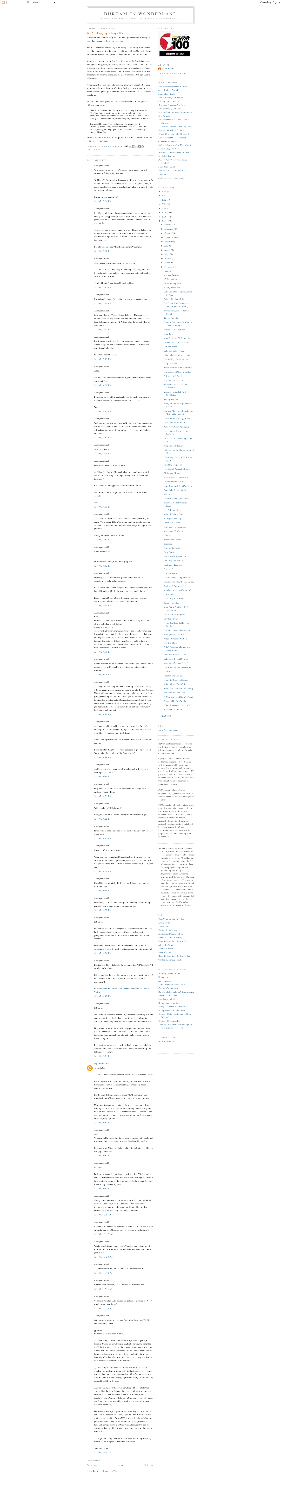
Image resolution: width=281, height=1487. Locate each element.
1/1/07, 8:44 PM (103, 605)
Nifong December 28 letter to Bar (172, 1006)
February (168, 266)
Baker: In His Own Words (175, 701)
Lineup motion (165, 980)
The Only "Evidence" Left (175, 654)
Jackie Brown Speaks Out (175, 556)
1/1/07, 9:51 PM (103, 1122)
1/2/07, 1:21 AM (103, 1289)
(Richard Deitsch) (168, 90)
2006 (164, 715)
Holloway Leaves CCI (173, 560)
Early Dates (169, 552)
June (166, 249)
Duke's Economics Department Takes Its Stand (177, 649)
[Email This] (130, 146)
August (167, 241)
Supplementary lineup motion (171, 984)
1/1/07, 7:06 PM (103, 201)
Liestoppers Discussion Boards (171, 933)
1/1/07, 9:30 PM (103, 871)
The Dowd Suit (170, 642)
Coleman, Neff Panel (173, 376)
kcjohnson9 (99, 1063)
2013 (164, 195)
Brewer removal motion (168, 1002)
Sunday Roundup (171, 317)
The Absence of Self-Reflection (177, 667)
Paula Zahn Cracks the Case (176, 490)
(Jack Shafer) (166, 166)
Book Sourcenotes (166, 1041)
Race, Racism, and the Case (176, 477)
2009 (164, 212)
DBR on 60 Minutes (172, 473)
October (168, 233)
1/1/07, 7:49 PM (103, 359)
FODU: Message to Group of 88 (177, 705)
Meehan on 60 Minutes (174, 531)
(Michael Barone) (172, 137)
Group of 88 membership (169, 1020)
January (168, 271)
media (99, 150)
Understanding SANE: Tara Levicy (179, 581)
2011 (164, 204)
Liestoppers (163, 926)
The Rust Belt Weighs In (174, 614)
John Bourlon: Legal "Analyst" (177, 590)
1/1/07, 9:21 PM (103, 796)
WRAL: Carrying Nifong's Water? (178, 696)
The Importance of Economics (177, 630)
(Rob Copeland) (175, 126)
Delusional (168, 671)
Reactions (168, 494)
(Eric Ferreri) (166, 156)
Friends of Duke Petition (174, 329)
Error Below (169, 333)
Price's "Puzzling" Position (175, 638)
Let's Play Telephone (173, 464)
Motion (167, 535)
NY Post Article (170, 279)
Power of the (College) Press (176, 342)
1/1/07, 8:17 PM (103, 437)
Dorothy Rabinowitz (173, 547)
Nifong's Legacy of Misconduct (177, 354)
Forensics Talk (164, 952)
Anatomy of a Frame (172, 539)
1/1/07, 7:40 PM (103, 303)
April (166, 258)
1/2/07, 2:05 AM (103, 1308)
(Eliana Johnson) (172, 170)
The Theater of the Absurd (175, 526)
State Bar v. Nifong (166, 999)
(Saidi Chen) (171, 177)
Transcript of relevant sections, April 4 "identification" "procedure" (175, 1026)
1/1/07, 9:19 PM (103, 757)
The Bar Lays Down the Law (176, 359)
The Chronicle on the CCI (175, 422)
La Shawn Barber (165, 948)
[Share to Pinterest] (142, 146)
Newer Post (92, 1464)
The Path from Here (172, 509)
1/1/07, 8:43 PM (103, 565)
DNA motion (164, 977)
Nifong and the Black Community (178, 688)
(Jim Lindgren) (173, 133)
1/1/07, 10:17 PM (103, 1234)
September (169, 237)
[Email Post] (126, 146)
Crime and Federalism (168, 141)
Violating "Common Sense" (176, 663)
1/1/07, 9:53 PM (103, 1155)
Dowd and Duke (171, 618)
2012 (164, 199)
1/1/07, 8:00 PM (103, 385)
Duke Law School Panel (174, 350)
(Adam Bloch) (175, 112)
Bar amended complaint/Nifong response (176, 991)
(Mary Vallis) (170, 97)
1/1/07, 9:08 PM (103, 674)
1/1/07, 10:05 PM (103, 1214)
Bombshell (168, 543)
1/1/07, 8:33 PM (103, 506)
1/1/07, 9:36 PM (103, 953)
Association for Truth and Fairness (178, 367)
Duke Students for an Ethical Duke (173, 941)
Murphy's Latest (171, 363)
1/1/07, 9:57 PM (103, 1188)
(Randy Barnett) (174, 152)
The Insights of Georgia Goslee (177, 371)
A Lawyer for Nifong (172, 518)
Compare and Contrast (173, 675)
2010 (164, 208)
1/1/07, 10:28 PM (103, 1256)
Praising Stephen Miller (174, 298)
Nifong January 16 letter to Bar (171, 1010)
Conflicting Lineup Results (170, 959)
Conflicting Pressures (173, 564)
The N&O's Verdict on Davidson (178, 485)
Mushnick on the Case (173, 380)
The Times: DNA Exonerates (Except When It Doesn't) (176, 305)
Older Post (149, 1464)
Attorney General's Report (169, 973)
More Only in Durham (173, 598)
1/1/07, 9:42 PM (103, 996)
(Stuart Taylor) (167, 93)
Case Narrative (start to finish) (171, 918)
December (169, 224)
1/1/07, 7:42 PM (103, 329)
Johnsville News (165, 944)
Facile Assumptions (172, 283)
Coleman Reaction (172, 522)
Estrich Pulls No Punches (175, 692)
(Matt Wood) (174, 144)
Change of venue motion (169, 988)
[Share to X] (136, 146)
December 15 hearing (167, 995)
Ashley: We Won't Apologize (176, 426)
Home (120, 1464)
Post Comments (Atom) (109, 1470)
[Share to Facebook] (139, 146)
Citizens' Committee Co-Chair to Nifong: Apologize (178, 324)
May (166, 254)
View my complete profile (172, 73)
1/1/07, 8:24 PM (103, 453)
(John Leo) (169, 108)
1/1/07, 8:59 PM (103, 651)
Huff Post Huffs (170, 573)
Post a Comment (94, 1459)
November (169, 228)
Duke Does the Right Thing (176, 658)
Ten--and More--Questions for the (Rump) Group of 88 (178, 412)
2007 (164, 220)
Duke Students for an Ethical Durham (174, 955)
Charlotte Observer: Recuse (176, 679)
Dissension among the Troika (176, 498)
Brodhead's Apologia (173, 585)
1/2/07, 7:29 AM (103, 1452)
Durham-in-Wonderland (140, 13)
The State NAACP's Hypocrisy (177, 418)
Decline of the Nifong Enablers (177, 577)
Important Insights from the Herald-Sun (175, 393)
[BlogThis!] (133, 146)
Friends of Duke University (170, 937)
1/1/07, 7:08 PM (103, 250)
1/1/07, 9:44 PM (103, 1055)
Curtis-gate (168, 594)
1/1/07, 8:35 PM (103, 539)
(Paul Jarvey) (172, 104)
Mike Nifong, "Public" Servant (177, 684)
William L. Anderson (167, 930)
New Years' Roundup (173, 709)
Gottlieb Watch (170, 346)
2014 (164, 191)
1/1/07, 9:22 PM (103, 818)
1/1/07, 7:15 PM (103, 287)
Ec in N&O (168, 569)
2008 (164, 216)
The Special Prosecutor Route (177, 468)
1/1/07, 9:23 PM (103, 838)
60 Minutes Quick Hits (174, 481)
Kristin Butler (164, 922)
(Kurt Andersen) (174, 86)
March (167, 262)
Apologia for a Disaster (174, 634)
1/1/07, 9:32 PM (103, 910)
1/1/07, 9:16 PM (103, 714)
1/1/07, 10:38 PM (103, 1272)
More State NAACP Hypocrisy (177, 338)
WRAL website (115, 40)
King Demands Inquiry (174, 445)
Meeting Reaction (172, 274)
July (166, 245)
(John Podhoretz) (172, 130)
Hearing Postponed (172, 287)
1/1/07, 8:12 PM (103, 411)
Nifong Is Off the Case (173, 514)
